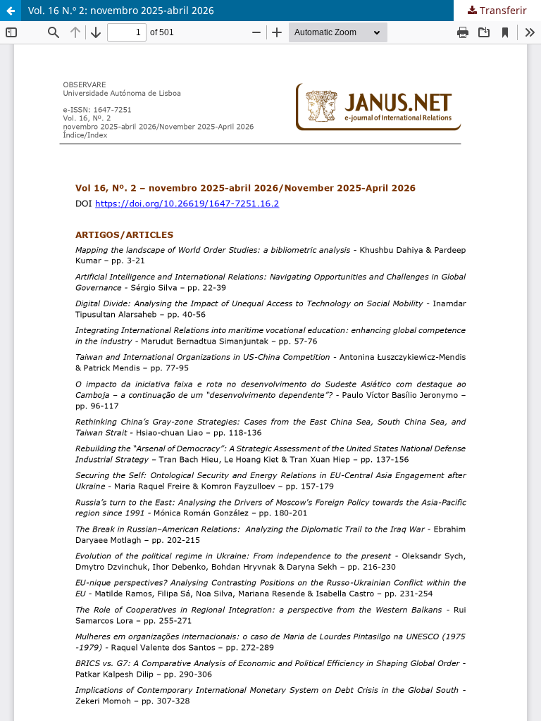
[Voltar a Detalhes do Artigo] (10, 10)
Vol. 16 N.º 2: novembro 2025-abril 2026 (121, 10)
